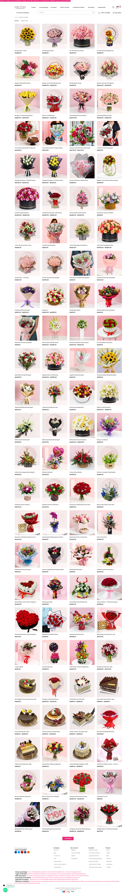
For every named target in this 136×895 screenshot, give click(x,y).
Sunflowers (109, 864)
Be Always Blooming (75, 83)
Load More (68, 838)
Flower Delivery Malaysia (21, 883)
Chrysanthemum (45, 874)
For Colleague (48, 875)
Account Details (75, 853)
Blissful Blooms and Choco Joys (106, 634)
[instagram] (22, 852)
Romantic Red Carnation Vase (78, 796)
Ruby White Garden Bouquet (23, 375)
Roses (108, 850)
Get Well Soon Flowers (95, 864)
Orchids (108, 867)
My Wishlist (74, 858)
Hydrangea (79, 874)
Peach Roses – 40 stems (22, 277)
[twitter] (19, 852)
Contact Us (57, 856)
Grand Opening (43, 7)
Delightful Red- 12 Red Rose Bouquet (107, 829)
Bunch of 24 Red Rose (48, 115)
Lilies (107, 856)
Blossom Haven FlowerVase (23, 796)
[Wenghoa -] (20, 7)
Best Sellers (118, 13)
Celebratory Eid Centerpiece (105, 569)
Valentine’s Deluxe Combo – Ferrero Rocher (109, 764)
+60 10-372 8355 (105, 13)
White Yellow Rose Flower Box (78, 440)
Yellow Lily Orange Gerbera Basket (25, 472)
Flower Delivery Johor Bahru (84, 881)
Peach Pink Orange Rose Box (105, 245)
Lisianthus (109, 861)
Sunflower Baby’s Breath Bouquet (106, 375)
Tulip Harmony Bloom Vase (50, 407)
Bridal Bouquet (40, 872)
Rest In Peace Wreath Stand (50, 342)
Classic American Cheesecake (51, 731)
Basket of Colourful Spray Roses (51, 83)
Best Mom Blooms (47, 472)
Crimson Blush (19, 667)
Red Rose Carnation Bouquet (23, 342)
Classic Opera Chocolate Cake (78, 731)
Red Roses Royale (47, 602)
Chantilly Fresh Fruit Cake (77, 699)
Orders (73, 856)
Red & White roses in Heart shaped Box (26, 602)
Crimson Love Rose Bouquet (105, 148)
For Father (55, 875)
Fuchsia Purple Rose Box (22, 213)
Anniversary (35, 877)
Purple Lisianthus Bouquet (22, 310)
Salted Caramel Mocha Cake (23, 764)
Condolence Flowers (78, 7)
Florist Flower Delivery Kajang (38, 881)
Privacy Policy (57, 861)
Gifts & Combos (64, 7)
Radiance (45, 310)
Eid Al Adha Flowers (55, 879)
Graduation (57, 877)
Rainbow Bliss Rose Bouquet (23, 569)
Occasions (53, 7)
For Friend (60, 875)
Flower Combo (65, 872)
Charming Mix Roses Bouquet (78, 115)
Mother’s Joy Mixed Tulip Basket (106, 472)
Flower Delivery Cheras (52, 881)
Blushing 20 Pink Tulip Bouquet (23, 829)
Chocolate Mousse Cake (22, 731)
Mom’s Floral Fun (102, 537)
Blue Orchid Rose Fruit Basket (50, 796)
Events (45, 877)
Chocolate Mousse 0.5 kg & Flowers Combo (54, 148)
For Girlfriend (66, 875)
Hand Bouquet (73, 872)
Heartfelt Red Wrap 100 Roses (105, 731)
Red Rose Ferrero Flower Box (50, 504)
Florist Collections (49, 872)
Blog (55, 853)
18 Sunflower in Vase (20, 50)
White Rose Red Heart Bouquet (51, 440)
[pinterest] (28, 852)
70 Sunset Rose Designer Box (105, 50)
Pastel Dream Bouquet (48, 245)
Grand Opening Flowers (95, 858)
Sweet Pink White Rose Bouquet (24, 407)
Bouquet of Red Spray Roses (50, 699)
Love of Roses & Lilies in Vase (23, 245)
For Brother (42, 875)
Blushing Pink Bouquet (76, 569)
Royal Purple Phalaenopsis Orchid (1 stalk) (54, 537)
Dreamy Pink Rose (47, 667)
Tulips (108, 853)
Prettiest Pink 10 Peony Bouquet (106, 277)
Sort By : (16, 21)
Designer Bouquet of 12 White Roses (25, 180)
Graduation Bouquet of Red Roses (52, 213)
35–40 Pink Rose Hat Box (77, 50)
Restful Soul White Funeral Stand (79, 342)
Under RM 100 (101, 7)
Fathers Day (70, 879)
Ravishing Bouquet (75, 310)
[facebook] (15, 852)
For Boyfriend (35, 875)
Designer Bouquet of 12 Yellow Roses (52, 180)
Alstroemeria (31, 874)
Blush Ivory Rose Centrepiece (105, 83)
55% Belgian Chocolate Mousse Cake (25, 699)
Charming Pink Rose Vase (104, 115)
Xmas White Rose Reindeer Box (78, 602)
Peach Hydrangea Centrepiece (78, 245)
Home (16, 17)
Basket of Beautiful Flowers (23, 83)
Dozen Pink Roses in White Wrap (79, 180)
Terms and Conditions (60, 864)
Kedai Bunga (72, 877)
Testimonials (57, 867)
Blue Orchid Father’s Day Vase (105, 504)
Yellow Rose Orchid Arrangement (79, 667)
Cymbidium (68, 874)
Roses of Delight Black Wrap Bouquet (53, 569)
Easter (48, 879)
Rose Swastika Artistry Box (104, 342)
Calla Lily (37, 874)
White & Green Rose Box (104, 407)
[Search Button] (93, 12)
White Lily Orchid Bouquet (22, 440)
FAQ (55, 858)
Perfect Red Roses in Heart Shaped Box (26, 634)
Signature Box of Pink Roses (50, 375)
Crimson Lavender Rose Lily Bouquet (80, 148)
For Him (76, 875)
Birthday (40, 877)
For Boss (29, 875)
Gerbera (108, 858)
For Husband (81, 875)
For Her (72, 875)
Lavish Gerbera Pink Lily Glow (78, 213)
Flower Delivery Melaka (34, 883)
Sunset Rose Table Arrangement (51, 764)
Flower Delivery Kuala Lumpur (100, 881)
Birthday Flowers (93, 850)
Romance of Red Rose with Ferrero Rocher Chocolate (30, 537)
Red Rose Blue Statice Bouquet (106, 310)
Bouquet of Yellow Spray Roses (24, 115)
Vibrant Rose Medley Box (77, 407)
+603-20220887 (20, 850)
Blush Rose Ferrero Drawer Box (78, 537)
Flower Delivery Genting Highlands (67, 881)
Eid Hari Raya (64, 879)
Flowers (33, 7)
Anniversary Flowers (94, 853)
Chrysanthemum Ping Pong (57, 874)
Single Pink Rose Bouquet (77, 375)
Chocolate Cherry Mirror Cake (105, 699)
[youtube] (25, 852)
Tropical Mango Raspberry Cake (79, 764)
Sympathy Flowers (94, 856)
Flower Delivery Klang (113, 881)
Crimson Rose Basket (76, 472)
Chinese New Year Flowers (37, 879)
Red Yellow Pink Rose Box (77, 634)
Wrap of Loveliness (102, 440)
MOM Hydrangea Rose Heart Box (51, 829)
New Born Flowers (93, 861)
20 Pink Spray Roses (48, 50)
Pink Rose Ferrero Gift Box (22, 504)
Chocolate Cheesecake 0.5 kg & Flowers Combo (29, 148)
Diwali (45, 879)
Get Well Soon (50, 877)
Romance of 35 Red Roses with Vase (80, 504)
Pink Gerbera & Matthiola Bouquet (79, 277)
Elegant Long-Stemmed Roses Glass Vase (109, 180)
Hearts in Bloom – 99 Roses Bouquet (107, 602)
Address (73, 850)
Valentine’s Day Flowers (95, 867)
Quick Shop (91, 7)
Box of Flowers (32, 872)
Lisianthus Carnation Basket (105, 213)
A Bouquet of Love (102, 796)
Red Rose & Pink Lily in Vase (104, 667)
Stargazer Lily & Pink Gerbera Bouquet (81, 829)
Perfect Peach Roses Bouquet (50, 277)
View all (79, 872)
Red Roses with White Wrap (50, 634)
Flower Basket (57, 872)
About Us (56, 850)
